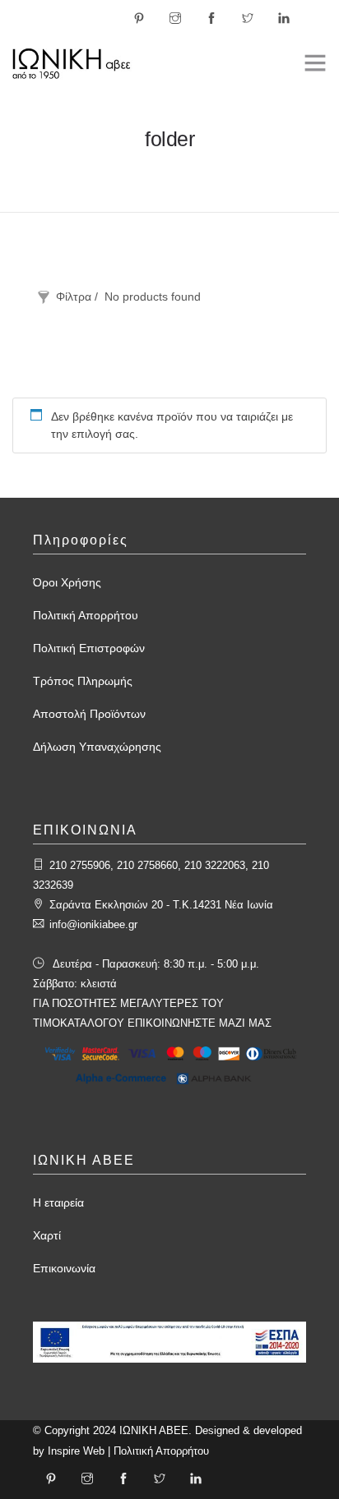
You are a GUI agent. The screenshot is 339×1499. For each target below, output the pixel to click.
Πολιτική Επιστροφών (89, 648)
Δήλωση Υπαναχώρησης (97, 746)
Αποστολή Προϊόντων (89, 713)
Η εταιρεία (58, 1202)
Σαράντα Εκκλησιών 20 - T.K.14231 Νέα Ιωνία (161, 905)
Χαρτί (47, 1235)
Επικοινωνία (64, 1268)
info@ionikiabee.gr (93, 924)
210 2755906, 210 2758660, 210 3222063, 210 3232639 (151, 875)
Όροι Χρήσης (67, 582)
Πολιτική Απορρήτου (85, 615)
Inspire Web (76, 1451)
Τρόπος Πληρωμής (82, 680)
